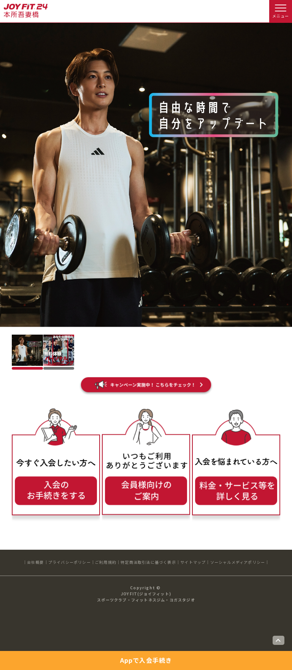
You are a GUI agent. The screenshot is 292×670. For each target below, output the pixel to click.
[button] (27, 350)
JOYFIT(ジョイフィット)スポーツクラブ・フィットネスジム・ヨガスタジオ (146, 597)
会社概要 (35, 562)
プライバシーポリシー (69, 562)
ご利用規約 (105, 562)
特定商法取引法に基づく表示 (148, 562)
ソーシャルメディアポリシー (237, 562)
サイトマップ (193, 562)
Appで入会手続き (146, 660)
